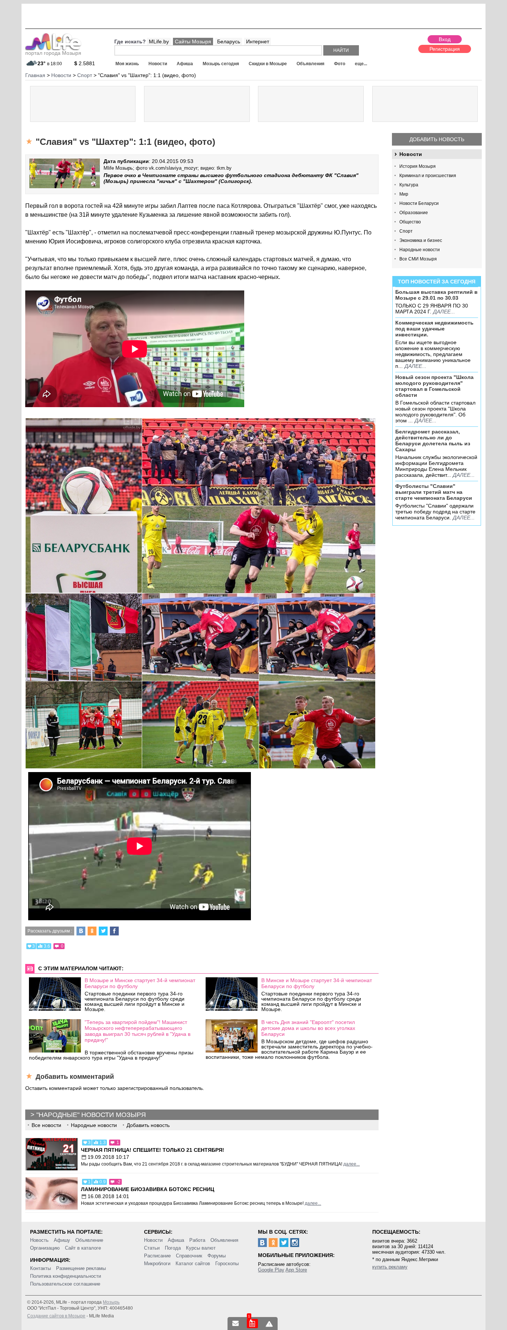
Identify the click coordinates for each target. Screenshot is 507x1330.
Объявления (310, 63)
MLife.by (159, 41)
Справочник (189, 1255)
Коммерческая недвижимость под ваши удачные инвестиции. (434, 329)
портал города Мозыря (53, 53)
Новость (39, 1240)
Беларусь (228, 41)
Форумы (216, 1255)
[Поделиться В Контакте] (80, 931)
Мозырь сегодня (221, 63)
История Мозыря (417, 166)
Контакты (40, 1268)
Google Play (271, 1270)
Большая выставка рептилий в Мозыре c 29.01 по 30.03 (436, 295)
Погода (173, 1248)
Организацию (45, 1248)
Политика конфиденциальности (65, 1276)
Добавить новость (436, 139)
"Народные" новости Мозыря (91, 1114)
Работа (197, 1240)
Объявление (89, 1240)
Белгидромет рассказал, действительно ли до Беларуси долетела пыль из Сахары (432, 440)
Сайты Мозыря (193, 41)
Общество (410, 222)
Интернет (257, 41)
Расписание (157, 1255)
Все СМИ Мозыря (418, 259)
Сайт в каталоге (83, 1248)
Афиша (185, 63)
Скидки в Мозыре (268, 63)
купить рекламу (390, 1267)
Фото (339, 63)
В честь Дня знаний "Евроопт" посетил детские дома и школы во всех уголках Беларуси (308, 1028)
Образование (413, 212)
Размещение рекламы (81, 1268)
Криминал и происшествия (427, 175)
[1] (252, 1323)
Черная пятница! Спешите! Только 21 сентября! (152, 1150)
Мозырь (111, 1302)
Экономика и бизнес (420, 240)
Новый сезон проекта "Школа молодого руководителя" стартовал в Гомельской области (434, 386)
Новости (157, 63)
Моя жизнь (127, 63)
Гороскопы (227, 1263)
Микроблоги (157, 1263)
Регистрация (444, 49)
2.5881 (84, 63)
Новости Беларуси (419, 203)
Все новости (46, 1125)
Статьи (152, 1248)
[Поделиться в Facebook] (114, 931)
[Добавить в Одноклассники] (92, 931)
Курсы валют (201, 1248)
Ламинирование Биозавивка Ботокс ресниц (147, 1189)
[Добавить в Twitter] (103, 931)
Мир (403, 194)
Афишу (62, 1240)
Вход (445, 39)
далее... (444, 312)
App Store (296, 1270)
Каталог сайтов (193, 1263)
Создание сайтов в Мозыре (56, 1316)
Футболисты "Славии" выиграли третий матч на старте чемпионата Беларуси (433, 492)
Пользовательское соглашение (65, 1284)
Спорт (406, 231)
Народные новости (419, 249)
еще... (361, 63)
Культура (408, 184)
